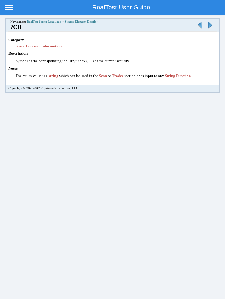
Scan (103, 76)
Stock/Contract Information (39, 46)
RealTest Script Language (44, 21)
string (53, 76)
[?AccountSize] (199, 28)
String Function (178, 76)
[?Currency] (210, 28)
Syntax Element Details (80, 21)
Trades (117, 76)
